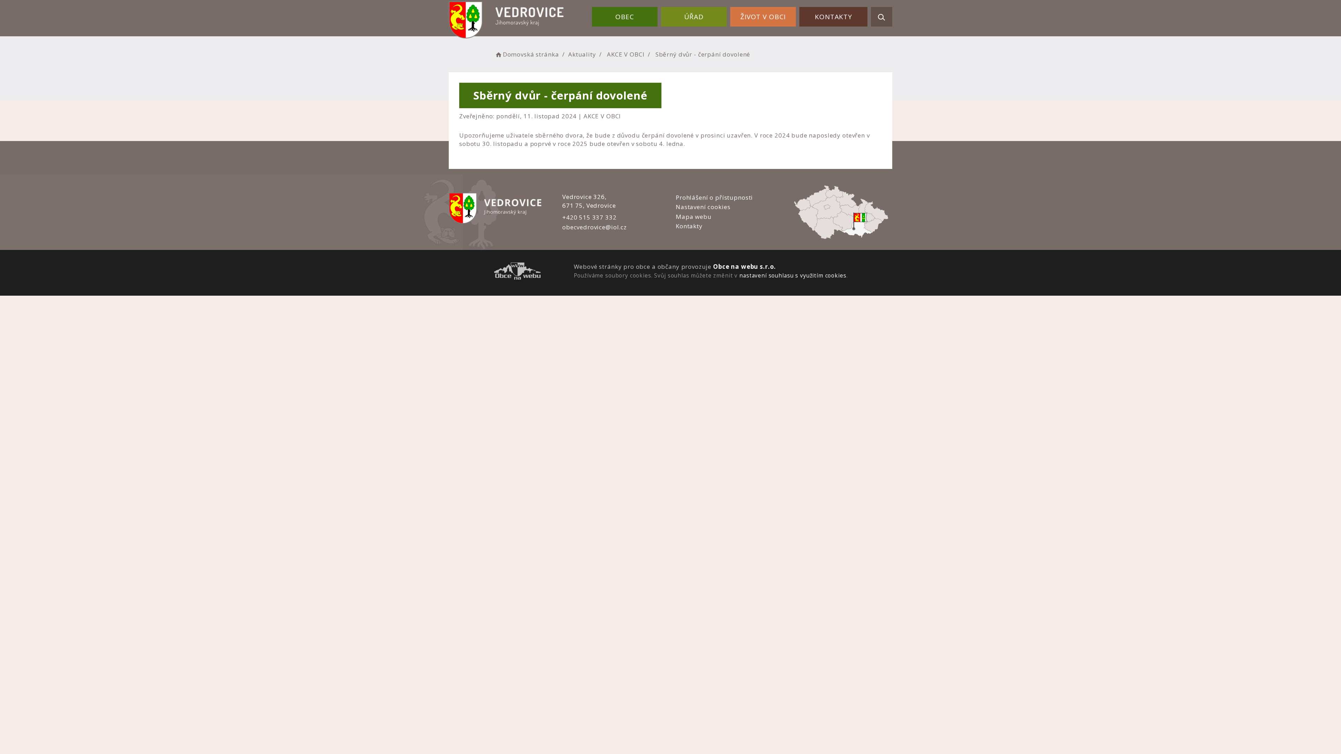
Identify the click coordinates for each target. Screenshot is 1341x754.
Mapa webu (694, 217)
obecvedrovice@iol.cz (594, 227)
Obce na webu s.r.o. (744, 267)
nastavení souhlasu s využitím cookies (792, 275)
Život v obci (763, 16)
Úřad (693, 16)
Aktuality (582, 54)
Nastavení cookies (703, 207)
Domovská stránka (531, 54)
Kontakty (833, 16)
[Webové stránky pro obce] (517, 272)
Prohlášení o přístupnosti (714, 197)
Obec (624, 16)
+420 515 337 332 (589, 217)
